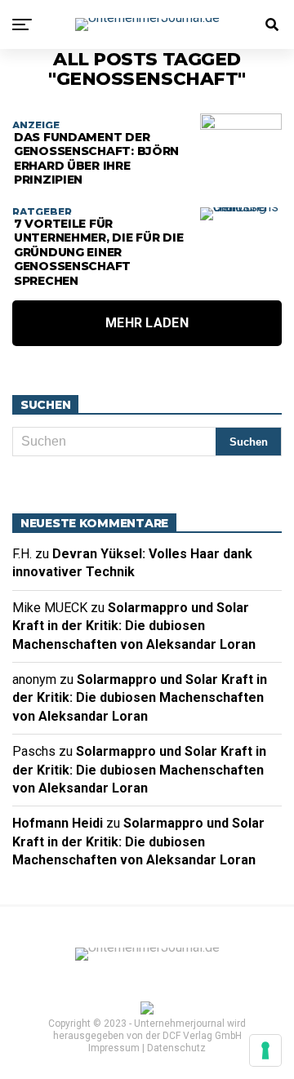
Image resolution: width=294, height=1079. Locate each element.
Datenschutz (176, 1048)
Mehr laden (147, 323)
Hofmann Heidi (57, 823)
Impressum (114, 1048)
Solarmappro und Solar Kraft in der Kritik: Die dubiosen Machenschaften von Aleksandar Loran (134, 626)
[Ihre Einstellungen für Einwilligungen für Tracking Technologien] (265, 1050)
